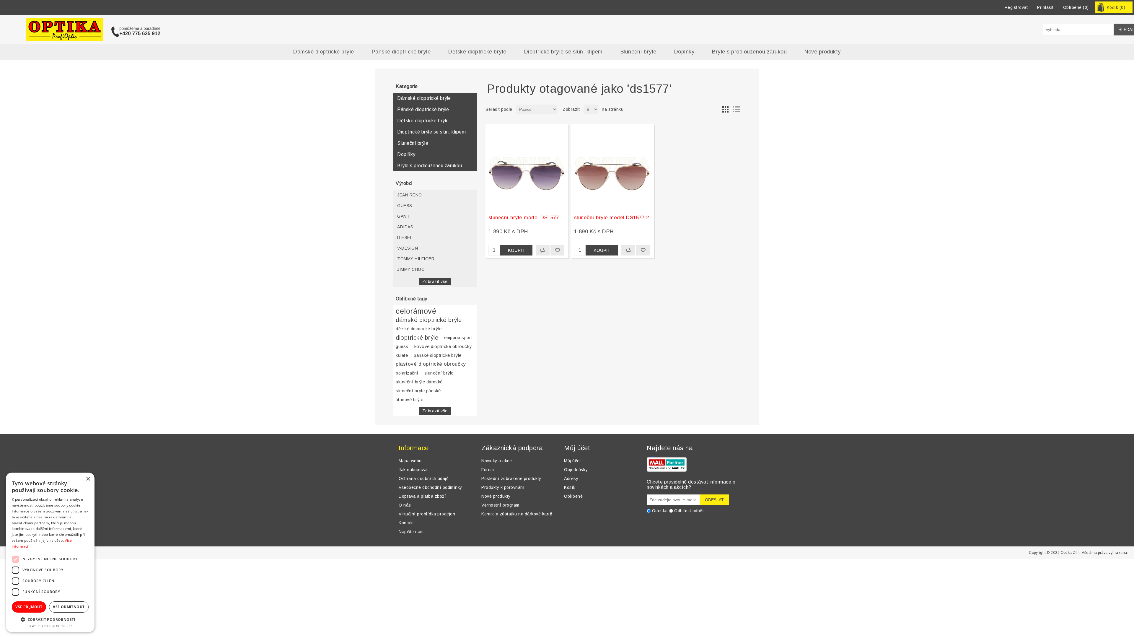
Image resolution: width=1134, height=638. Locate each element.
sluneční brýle (439, 372)
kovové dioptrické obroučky (443, 346)
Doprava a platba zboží (422, 496)
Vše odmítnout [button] (68, 606)
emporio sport (458, 337)
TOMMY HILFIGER (415, 258)
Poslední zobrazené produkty (511, 478)
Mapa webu (410, 460)
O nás (405, 505)
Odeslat (660, 510)
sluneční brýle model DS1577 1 (525, 217)
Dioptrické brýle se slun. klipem (563, 52)
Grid (725, 109)
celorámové (416, 311)
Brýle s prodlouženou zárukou (749, 52)
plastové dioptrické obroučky (431, 364)
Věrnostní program (500, 505)
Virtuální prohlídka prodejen (427, 514)
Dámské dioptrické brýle (323, 52)
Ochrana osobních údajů (424, 478)
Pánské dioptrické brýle (401, 52)
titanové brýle (409, 399)
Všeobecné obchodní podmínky (430, 487)
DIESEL (404, 237)
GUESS (404, 205)
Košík (570, 487)
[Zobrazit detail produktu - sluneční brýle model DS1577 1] (526, 167)
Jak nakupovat (413, 469)
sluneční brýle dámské (419, 381)
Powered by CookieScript (50, 626)
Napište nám (411, 531)
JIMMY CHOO (411, 269)
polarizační (407, 373)
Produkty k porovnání (502, 487)
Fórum (487, 469)
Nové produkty (822, 52)
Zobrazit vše (435, 281)
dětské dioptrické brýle (419, 328)
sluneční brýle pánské (418, 390)
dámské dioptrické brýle (429, 320)
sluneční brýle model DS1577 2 (611, 217)
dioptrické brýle (417, 337)
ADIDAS (405, 226)
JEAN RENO (409, 195)
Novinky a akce (496, 460)
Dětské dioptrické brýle (477, 52)
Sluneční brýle (638, 52)
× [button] (88, 479)
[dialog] (50, 552)
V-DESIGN (407, 248)
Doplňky (684, 52)
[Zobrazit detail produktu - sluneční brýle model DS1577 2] (612, 167)
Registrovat (1016, 7)
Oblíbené (573, 496)
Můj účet (572, 460)
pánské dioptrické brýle (438, 355)
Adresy (571, 478)
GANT (403, 216)
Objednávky (576, 469)
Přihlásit (1045, 7)
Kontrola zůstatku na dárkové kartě (516, 514)
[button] (50, 619)
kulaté (402, 355)
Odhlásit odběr (689, 510)
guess (402, 346)
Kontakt (406, 522)
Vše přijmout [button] (28, 606)
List (736, 109)
